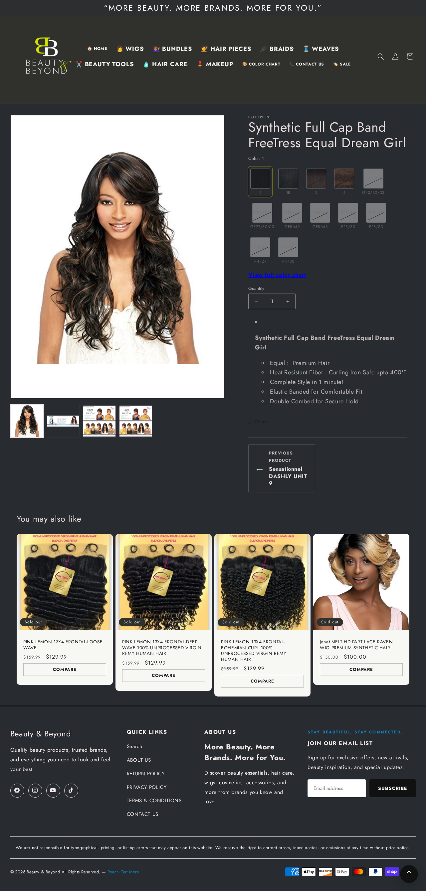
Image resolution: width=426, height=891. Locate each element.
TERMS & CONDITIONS (154, 800)
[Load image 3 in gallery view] (99, 421)
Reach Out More (123, 872)
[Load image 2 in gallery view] (63, 421)
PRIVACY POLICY (146, 787)
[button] (130, 49)
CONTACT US (142, 814)
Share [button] (261, 421)
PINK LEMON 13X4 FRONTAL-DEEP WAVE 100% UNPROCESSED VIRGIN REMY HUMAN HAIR (162, 648)
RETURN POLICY (146, 773)
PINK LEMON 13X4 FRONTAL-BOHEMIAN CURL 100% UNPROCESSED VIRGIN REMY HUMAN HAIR (254, 650)
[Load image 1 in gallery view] (27, 421)
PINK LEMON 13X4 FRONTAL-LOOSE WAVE (63, 645)
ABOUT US (139, 760)
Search (134, 746)
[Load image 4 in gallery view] (135, 421)
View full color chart (277, 275)
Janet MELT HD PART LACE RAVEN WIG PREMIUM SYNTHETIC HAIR (356, 645)
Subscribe (392, 788)
